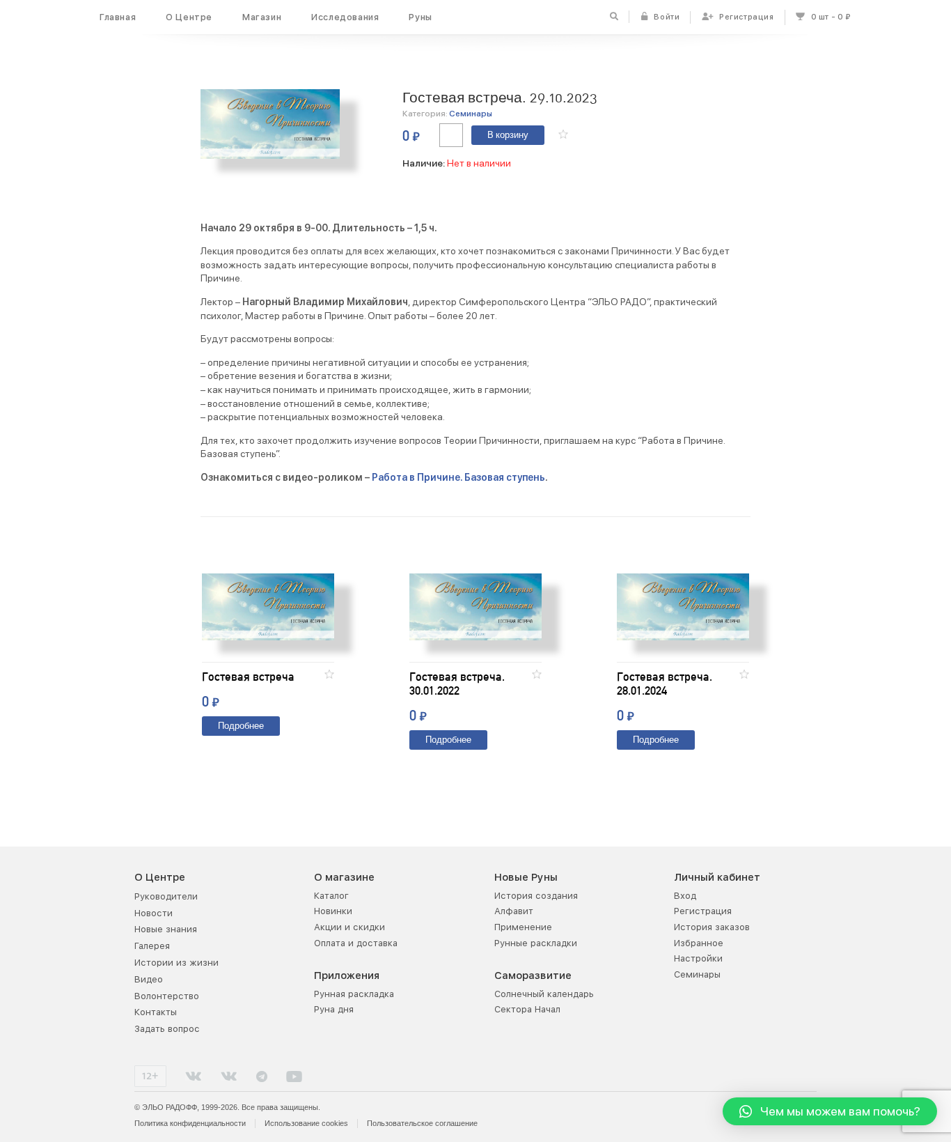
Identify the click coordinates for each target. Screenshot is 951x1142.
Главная (118, 17)
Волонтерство (166, 996)
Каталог (331, 895)
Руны (420, 17)
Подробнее (241, 726)
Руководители (166, 896)
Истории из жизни (176, 962)
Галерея (152, 946)
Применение (523, 927)
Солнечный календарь (544, 994)
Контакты (155, 1012)
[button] (563, 134)
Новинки (333, 911)
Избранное (698, 943)
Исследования (345, 17)
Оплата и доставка (356, 943)
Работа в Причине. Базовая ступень (458, 477)
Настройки (698, 958)
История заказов (712, 927)
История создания (536, 895)
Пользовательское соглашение (422, 1123)
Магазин (261, 17)
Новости (153, 913)
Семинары (470, 113)
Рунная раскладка (354, 994)
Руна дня (334, 1009)
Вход (685, 895)
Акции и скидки (349, 927)
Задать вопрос (167, 1029)
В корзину (507, 135)
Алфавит (513, 911)
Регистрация (703, 911)
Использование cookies (306, 1123)
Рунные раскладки (535, 943)
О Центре (189, 17)
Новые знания (165, 929)
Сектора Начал (527, 1009)
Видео (148, 979)
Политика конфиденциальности (190, 1123)
